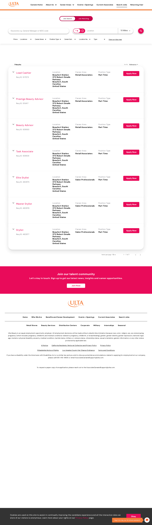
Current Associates (105, 5)
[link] (76, 79)
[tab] (67, 19)
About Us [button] (50, 5)
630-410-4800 (62, 358)
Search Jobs (121, 5)
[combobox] (39, 31)
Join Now (76, 285)
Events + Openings (85, 5)
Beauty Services (48, 325)
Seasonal (122, 325)
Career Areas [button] (66, 5)
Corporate (85, 325)
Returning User (136, 5)
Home (25, 317)
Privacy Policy (82, 518)
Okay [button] (133, 516)
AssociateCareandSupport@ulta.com (89, 358)
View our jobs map (115, 39)
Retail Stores (31, 325)
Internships (109, 325)
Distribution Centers (68, 325)
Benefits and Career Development (60, 317)
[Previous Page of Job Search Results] (135, 254)
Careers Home (37, 5)
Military (96, 325)
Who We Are (36, 317)
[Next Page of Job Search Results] (140, 254)
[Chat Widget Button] (147, 520)
